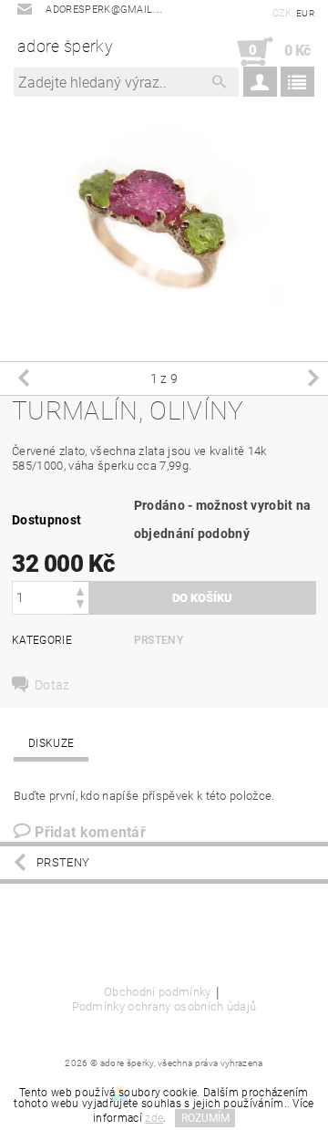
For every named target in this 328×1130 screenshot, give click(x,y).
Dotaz (52, 685)
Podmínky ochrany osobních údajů (164, 1006)
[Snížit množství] (80, 606)
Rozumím (205, 1118)
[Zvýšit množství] (80, 589)
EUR (305, 13)
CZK (282, 13)
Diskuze (51, 743)
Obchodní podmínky (157, 992)
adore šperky (65, 46)
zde (154, 1118)
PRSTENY (158, 640)
